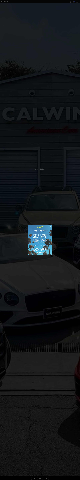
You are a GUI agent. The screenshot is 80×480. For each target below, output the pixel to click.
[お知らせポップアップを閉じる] (50, 226)
